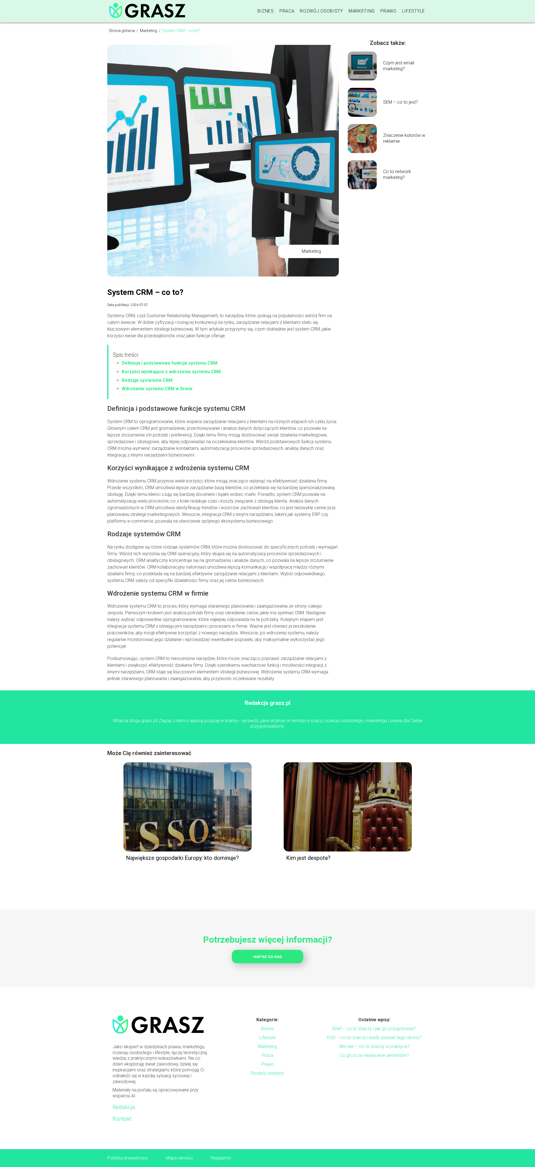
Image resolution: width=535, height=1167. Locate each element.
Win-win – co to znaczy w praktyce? (374, 1046)
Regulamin (221, 1158)
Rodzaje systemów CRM (147, 380)
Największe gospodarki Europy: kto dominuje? (182, 858)
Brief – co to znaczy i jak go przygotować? (374, 1028)
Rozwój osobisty (321, 11)
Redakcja (124, 1107)
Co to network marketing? (397, 174)
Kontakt (122, 1118)
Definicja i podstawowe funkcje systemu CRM (169, 363)
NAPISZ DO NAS (268, 957)
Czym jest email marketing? (398, 65)
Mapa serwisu (179, 1158)
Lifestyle (413, 11)
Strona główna (122, 30)
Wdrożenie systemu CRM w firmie (157, 388)
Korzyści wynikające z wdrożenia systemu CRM (171, 371)
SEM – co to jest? (400, 102)
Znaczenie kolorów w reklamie (404, 138)
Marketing (362, 11)
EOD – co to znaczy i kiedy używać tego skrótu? (374, 1037)
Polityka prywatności (127, 1158)
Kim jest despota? (308, 858)
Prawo (388, 11)
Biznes (265, 11)
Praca (287, 11)
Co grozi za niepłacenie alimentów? (374, 1055)
